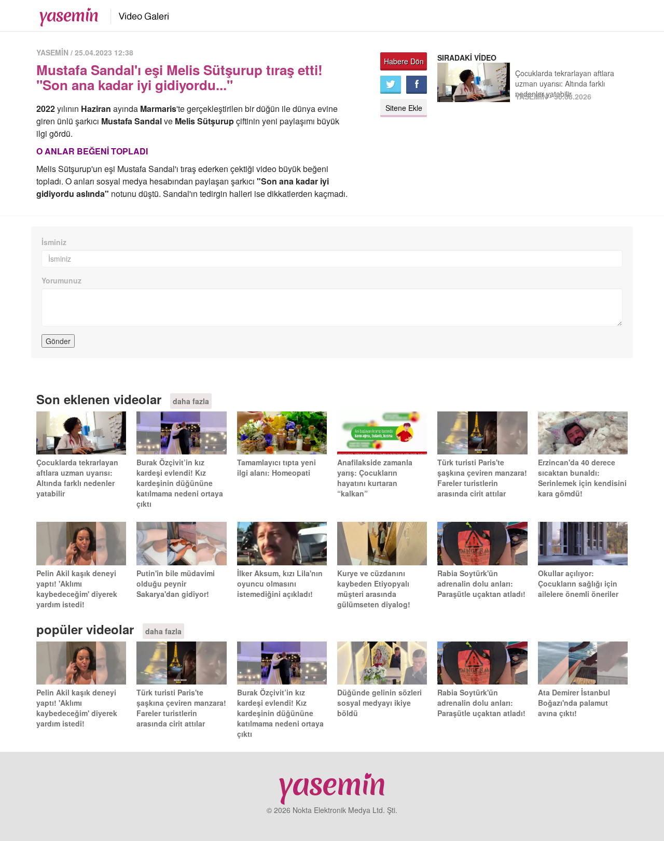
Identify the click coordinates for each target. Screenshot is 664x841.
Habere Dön (404, 61)
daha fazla (191, 401)
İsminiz (54, 242)
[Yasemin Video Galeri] (137, 14)
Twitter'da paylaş (390, 85)
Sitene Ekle (403, 108)
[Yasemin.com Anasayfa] (65, 14)
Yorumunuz (61, 280)
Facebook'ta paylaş (416, 85)
